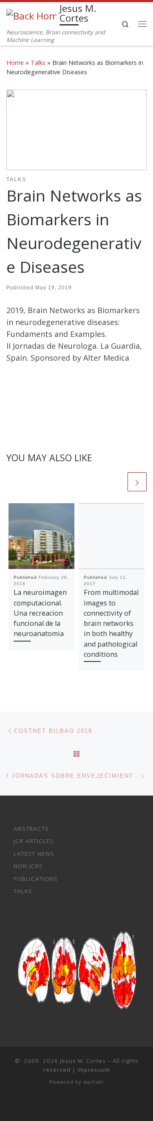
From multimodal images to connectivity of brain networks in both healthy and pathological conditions (111, 623)
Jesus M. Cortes (83, 1061)
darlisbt (93, 1082)
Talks (38, 63)
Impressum (93, 1069)
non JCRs (28, 866)
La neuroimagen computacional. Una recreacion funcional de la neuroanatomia (40, 613)
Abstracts (31, 828)
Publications (36, 879)
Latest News (34, 854)
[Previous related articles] (116, 481)
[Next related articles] (137, 481)
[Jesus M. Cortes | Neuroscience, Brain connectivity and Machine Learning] (31, 15)
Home (15, 63)
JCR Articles (34, 841)
